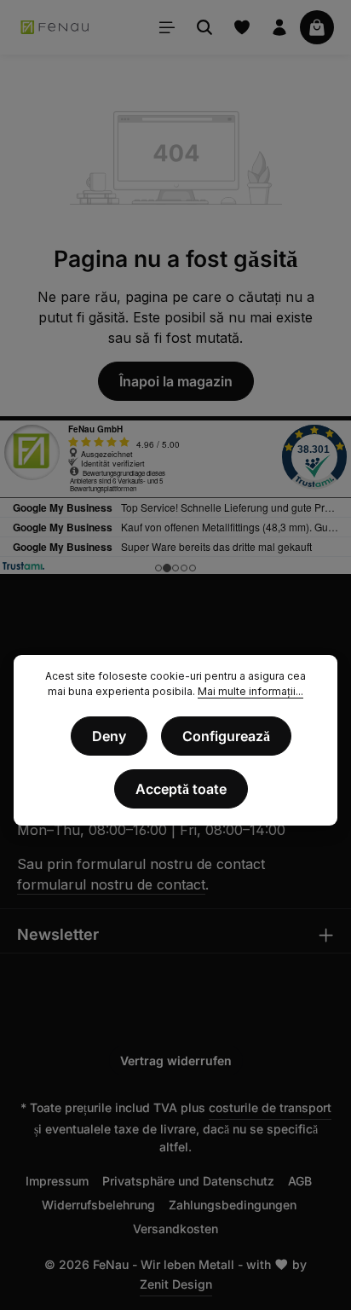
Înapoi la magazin (176, 381)
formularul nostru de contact (111, 884)
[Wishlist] (242, 27)
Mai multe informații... (250, 691)
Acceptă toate (181, 788)
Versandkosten (175, 1228)
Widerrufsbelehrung (98, 1204)
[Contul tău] (279, 27)
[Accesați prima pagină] (55, 27)
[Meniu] (167, 27)
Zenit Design (176, 1284)
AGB (300, 1181)
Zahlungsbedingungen (232, 1204)
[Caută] (204, 27)
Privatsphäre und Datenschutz (188, 1181)
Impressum (57, 1181)
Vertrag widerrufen (176, 1060)
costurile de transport (270, 1107)
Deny (109, 736)
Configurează (226, 736)
